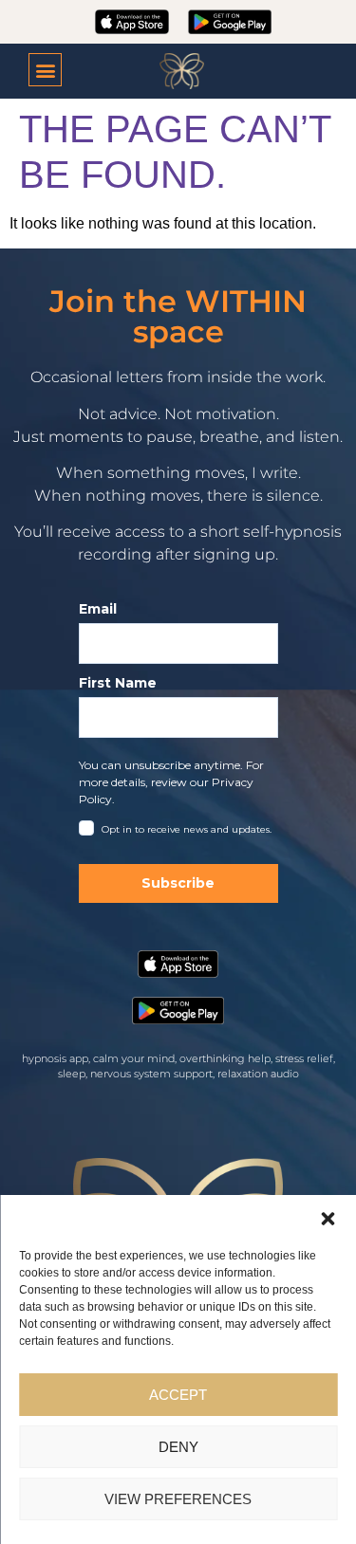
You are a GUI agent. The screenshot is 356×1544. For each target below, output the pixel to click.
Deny (178, 1447)
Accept (178, 1395)
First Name (118, 682)
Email (98, 608)
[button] (327, 1218)
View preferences (178, 1499)
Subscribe (178, 882)
